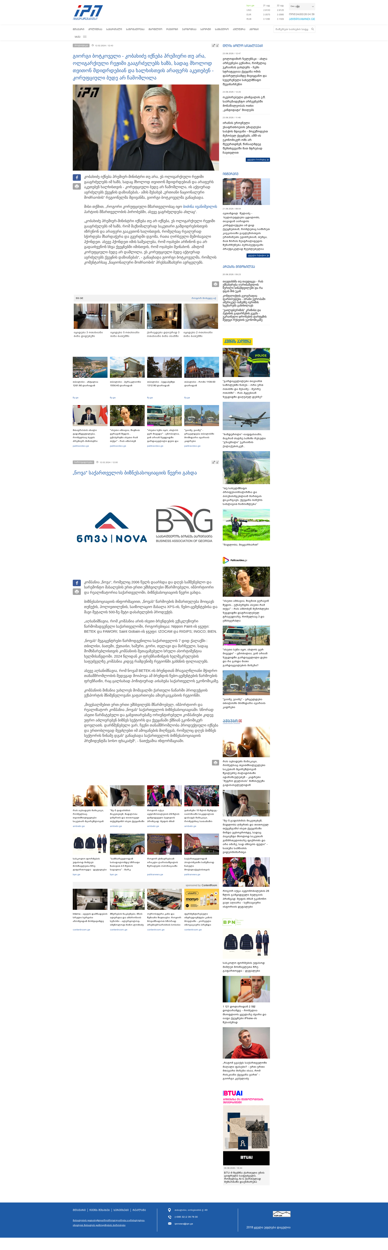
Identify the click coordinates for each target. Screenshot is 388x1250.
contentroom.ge (81, 929)
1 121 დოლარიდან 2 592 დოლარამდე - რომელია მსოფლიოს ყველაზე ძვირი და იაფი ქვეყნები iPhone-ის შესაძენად (244, 1014)
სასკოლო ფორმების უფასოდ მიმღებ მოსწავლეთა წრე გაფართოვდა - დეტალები (90, 864)
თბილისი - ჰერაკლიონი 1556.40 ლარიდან (125, 383)
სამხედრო (222, 29)
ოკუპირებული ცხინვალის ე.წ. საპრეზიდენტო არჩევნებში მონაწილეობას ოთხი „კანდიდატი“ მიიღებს (244, 104)
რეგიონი (172, 29)
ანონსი (254, 29)
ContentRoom (209, 885)
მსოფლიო (155, 29)
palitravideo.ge (81, 445)
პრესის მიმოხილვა (239, 267)
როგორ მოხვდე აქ (204, 298)
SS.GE (79, 298)
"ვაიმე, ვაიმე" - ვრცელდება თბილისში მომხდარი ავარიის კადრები (199, 435)
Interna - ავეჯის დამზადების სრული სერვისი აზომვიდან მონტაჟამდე (90, 917)
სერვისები (121, 1210)
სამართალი (114, 29)
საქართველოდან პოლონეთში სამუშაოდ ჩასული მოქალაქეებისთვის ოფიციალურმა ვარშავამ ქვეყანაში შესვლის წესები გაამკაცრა (201, 869)
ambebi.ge (79, 826)
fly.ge (75, 397)
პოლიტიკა (95, 29)
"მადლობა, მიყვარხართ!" (240, 544)
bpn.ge (250, 5)
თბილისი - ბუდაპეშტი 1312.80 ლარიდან (161, 383)
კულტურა (239, 29)
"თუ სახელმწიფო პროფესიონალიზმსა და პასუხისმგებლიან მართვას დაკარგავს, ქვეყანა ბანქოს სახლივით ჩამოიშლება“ (243, 496)
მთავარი (78, 29)
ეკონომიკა (189, 29)
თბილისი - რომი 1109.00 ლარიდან (199, 383)
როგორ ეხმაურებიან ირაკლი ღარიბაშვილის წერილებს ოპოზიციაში (162, 862)
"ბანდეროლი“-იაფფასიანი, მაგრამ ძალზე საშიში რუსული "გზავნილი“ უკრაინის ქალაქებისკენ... (244, 440)
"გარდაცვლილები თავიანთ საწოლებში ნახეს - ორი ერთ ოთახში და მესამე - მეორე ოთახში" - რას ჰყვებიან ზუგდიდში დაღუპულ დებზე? (243, 389)
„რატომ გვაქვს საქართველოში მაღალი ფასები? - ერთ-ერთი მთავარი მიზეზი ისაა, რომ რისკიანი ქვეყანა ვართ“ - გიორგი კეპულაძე (245, 1070)
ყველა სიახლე (256, 159)
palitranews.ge (155, 874)
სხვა (77, 36)
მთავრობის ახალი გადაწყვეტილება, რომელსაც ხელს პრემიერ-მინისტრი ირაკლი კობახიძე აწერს (88, 437)
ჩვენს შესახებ (100, 1210)
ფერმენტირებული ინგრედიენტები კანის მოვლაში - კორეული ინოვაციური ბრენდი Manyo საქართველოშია (199, 921)
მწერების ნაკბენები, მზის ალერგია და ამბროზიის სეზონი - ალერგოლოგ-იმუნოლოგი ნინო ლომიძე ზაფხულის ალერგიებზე (127, 921)
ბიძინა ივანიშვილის (200, 207)
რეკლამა (139, 1210)
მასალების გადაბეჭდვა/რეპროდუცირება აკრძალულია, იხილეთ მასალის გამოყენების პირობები (109, 1223)
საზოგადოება (135, 29)
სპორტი (205, 29)
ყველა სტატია (257, 255)
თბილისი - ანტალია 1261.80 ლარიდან (85, 383)
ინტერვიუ (230, 174)
